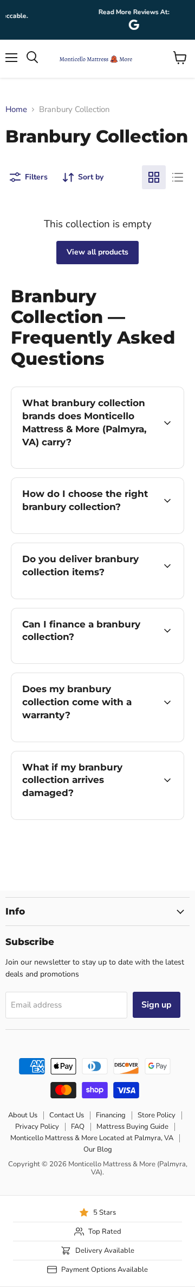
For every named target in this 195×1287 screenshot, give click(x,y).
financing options (98, 661)
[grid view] (154, 177)
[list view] (178, 177)
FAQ (77, 1126)
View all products (97, 252)
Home (16, 109)
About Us (22, 1115)
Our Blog (97, 1149)
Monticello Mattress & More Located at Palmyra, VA (91, 1138)
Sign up (156, 1005)
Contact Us (66, 1115)
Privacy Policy (37, 1126)
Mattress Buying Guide (132, 1126)
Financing (111, 1115)
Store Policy (157, 1115)
